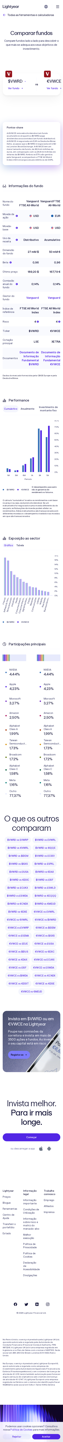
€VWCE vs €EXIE (44, 983)
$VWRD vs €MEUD (45, 903)
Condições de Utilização (31, 1211)
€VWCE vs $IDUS (18, 951)
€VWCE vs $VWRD (45, 919)
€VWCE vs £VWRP (18, 927)
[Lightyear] (11, 7)
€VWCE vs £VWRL (44, 911)
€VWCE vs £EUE (18, 943)
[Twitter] (26, 1304)
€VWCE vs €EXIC (44, 951)
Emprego (49, 1200)
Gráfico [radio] (8, 545)
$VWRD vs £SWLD (45, 887)
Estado (7, 1233)
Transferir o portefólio (9, 1226)
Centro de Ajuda (8, 1216)
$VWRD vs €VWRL (18, 847)
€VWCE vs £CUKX (44, 959)
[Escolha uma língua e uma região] (46, 6)
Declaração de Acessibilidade (31, 1266)
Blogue (7, 1202)
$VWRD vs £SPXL (44, 863)
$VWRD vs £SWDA (17, 895)
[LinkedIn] (37, 1304)
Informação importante (30, 1202)
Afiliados (49, 1206)
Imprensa (49, 1212)
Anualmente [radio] (27, 408)
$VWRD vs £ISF (44, 879)
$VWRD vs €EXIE (17, 911)
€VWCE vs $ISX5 (45, 935)
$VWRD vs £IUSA (19, 871)
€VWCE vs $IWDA (18, 975)
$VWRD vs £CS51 (44, 855)
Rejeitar (16, 1436)
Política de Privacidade (30, 1246)
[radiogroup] (31, 408)
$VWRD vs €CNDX (17, 903)
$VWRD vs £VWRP (17, 839)
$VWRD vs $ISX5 (18, 863)
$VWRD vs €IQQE (45, 847)
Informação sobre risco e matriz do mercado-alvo (31, 1223)
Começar (31, 1137)
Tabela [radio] (20, 545)
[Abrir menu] (57, 6)
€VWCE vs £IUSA (44, 943)
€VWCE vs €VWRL (17, 919)
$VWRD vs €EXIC (19, 879)
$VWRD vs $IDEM (18, 855)
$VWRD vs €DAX (44, 871)
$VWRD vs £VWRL (45, 839)
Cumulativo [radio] (10, 408)
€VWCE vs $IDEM (45, 927)
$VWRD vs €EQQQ (45, 895)
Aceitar (46, 1436)
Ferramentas (10, 1208)
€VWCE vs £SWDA (43, 967)
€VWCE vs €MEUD (31, 991)
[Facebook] (15, 1304)
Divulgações (30, 1275)
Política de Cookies (29, 1255)
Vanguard (32, 297)
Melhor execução (28, 1236)
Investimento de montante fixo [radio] (48, 409)
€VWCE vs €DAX (17, 959)
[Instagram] (47, 1304)
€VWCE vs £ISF (17, 967)
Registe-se (17, 1054)
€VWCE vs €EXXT (19, 983)
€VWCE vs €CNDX (45, 975)
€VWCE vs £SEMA (18, 935)
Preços (7, 1196)
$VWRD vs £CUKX (17, 887)
